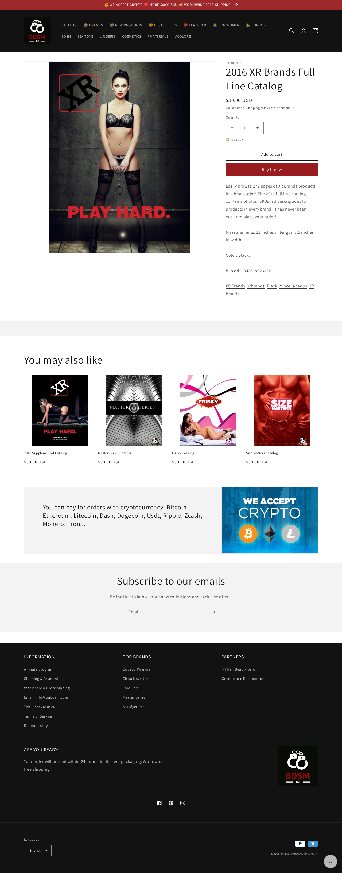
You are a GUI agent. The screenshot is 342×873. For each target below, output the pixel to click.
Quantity (232, 117)
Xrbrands (256, 286)
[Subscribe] (213, 612)
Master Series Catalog (115, 453)
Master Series (134, 697)
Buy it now (272, 169)
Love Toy (130, 687)
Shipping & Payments (42, 678)
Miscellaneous (293, 286)
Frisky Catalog (183, 453)
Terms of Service (38, 716)
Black (272, 286)
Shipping (253, 108)
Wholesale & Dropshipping (47, 687)
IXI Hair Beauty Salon (239, 669)
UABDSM (286, 853)
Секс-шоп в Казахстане (243, 678)
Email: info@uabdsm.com (46, 697)
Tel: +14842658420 (39, 706)
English (35, 850)
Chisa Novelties (136, 678)
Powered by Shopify (305, 853)
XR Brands (235, 286)
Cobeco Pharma (136, 669)
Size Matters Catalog (262, 453)
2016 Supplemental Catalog (45, 453)
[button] (292, 31)
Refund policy (36, 725)
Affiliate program (38, 669)
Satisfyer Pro (134, 706)
